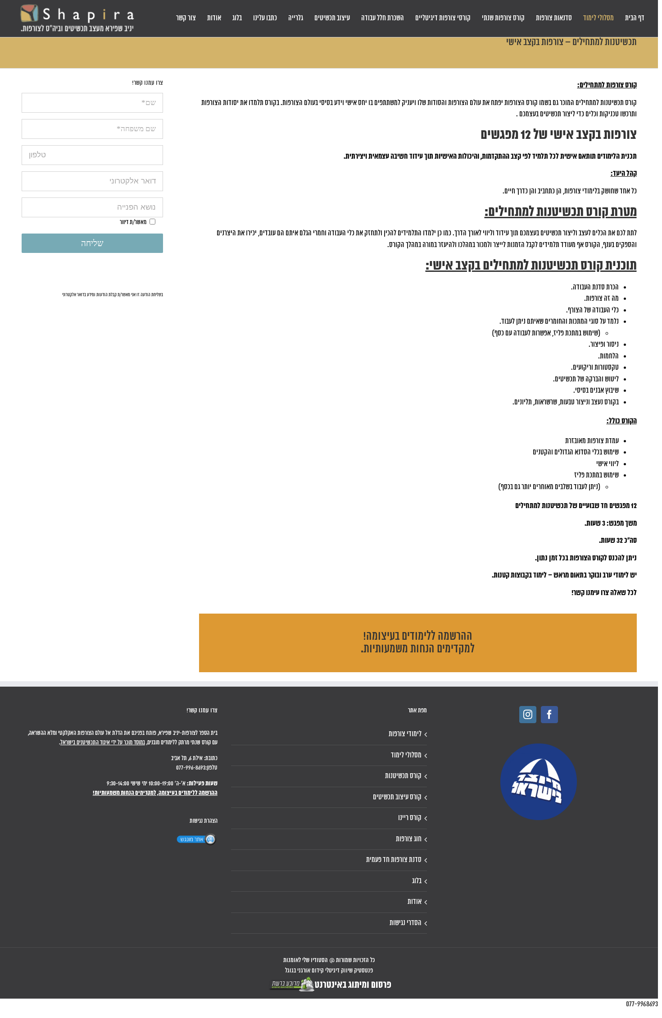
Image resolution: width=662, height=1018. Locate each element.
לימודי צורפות (405, 734)
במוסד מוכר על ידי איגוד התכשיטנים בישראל (102, 742)
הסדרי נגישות (406, 923)
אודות (415, 902)
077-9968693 (642, 1004)
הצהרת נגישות (204, 821)
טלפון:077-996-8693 (197, 768)
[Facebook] (549, 714)
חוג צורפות (409, 839)
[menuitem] (634, 18)
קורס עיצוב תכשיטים (397, 797)
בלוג (417, 881)
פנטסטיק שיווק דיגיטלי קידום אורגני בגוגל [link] (329, 971)
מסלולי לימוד (406, 755)
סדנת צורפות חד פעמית (394, 860)
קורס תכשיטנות (403, 776)
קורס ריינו (410, 818)
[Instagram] (527, 714)
